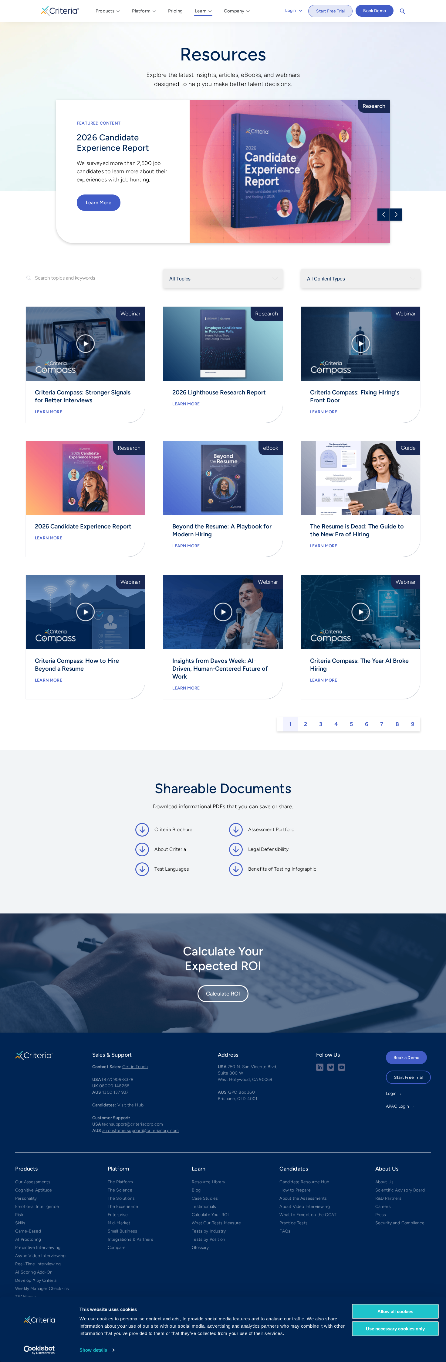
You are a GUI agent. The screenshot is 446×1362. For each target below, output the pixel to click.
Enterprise (118, 1214)
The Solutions (121, 1198)
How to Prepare (295, 1190)
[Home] (60, 10)
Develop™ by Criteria (36, 1280)
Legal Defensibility (268, 849)
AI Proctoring (28, 1239)
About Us (384, 1182)
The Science (120, 1190)
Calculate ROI (223, 993)
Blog (196, 1190)
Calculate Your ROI (210, 1214)
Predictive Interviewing (37, 1247)
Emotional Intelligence (37, 1206)
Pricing (175, 11)
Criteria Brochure (173, 829)
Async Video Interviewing (40, 1255)
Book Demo (374, 10)
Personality (26, 1198)
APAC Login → (400, 1106)
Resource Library (208, 1182)
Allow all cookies (395, 1311)
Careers (383, 1206)
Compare (117, 1247)
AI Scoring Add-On (33, 1272)
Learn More (98, 202)
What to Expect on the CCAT (307, 1214)
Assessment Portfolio (271, 829)
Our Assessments (32, 1182)
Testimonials (204, 1206)
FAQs (284, 1231)
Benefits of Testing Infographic (282, 869)
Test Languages (171, 869)
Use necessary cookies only (395, 1328)
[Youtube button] (341, 1069)
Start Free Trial (330, 11)
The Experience (123, 1206)
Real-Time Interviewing (38, 1264)
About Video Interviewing (304, 1206)
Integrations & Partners (130, 1239)
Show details (93, 1350)
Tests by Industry (209, 1231)
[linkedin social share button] (319, 1069)
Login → (394, 1093)
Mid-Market (119, 1223)
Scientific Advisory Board (400, 1190)
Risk (19, 1214)
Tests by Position (208, 1239)
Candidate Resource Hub (304, 1182)
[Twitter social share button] (330, 1069)
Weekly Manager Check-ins (42, 1288)
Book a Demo (406, 1057)
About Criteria (170, 849)
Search (402, 11)
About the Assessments (303, 1198)
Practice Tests (293, 1223)
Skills (20, 1223)
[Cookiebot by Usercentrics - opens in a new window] (39, 1350)
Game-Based (28, 1231)
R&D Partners (388, 1198)
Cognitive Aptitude (33, 1190)
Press (380, 1214)
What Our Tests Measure (216, 1223)
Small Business (122, 1231)
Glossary (200, 1247)
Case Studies (205, 1198)
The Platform (120, 1182)
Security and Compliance (400, 1223)
